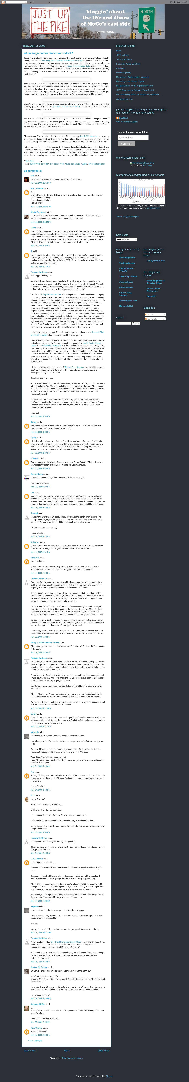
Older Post (103, 1050)
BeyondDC (151, 296)
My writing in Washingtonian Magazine (132, 77)
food (62, 164)
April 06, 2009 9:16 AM (40, 1022)
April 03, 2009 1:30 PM (40, 416)
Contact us (121, 68)
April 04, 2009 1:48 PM (40, 790)
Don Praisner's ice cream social (66, 106)
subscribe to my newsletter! (133, 132)
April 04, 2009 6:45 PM (40, 853)
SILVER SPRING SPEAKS (126, 269)
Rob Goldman (37, 188)
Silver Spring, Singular (125, 294)
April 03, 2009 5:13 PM (40, 537)
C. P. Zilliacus (37, 859)
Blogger (109, 1076)
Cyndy (33, 228)
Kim (32, 176)
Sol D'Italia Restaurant (51, 346)
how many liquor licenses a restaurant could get (62, 61)
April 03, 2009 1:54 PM (40, 468)
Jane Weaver (36, 1028)
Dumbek (34, 513)
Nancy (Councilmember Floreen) (45, 642)
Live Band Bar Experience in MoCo (66, 942)
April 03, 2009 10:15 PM (41, 708)
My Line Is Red (126, 306)
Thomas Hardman (39, 272)
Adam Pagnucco (38, 212)
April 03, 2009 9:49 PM (40, 652)
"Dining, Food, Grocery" (74, 367)
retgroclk (35, 732)
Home (67, 1050)
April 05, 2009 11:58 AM (41, 933)
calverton (45, 164)
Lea (32, 492)
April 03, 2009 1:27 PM (40, 267)
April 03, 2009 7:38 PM (40, 637)
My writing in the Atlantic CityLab (130, 81)
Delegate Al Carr (38, 1004)
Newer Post (30, 1050)
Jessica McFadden (39, 967)
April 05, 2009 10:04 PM (41, 999)
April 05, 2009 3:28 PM (40, 962)
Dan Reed (123, 118)
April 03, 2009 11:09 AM (41, 206)
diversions (54, 164)
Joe (32, 772)
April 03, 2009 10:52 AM (41, 183)
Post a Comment (35, 1041)
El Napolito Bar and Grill (51, 294)
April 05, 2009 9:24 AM (40, 901)
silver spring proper (96, 164)
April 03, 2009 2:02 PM (40, 487)
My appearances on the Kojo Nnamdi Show (134, 86)
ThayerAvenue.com (128, 301)
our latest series (154, 208)
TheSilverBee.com (127, 263)
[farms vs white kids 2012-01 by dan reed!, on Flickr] (141, 203)
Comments (152, 319)
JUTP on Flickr (122, 55)
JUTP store (147, 165)
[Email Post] (41, 161)
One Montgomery (123, 72)
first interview (88, 136)
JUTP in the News (124, 59)
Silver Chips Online (128, 276)
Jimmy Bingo (37, 474)
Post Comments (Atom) (72, 1058)
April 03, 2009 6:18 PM (40, 573)
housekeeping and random (76, 164)
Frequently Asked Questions (128, 64)
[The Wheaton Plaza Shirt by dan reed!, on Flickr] (142, 163)
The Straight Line (127, 258)
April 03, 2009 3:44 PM (40, 508)
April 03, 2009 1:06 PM (40, 246)
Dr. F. (33, 795)
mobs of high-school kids (78, 66)
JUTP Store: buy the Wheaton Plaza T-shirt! (135, 90)
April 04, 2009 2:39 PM (40, 832)
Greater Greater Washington (154, 289)
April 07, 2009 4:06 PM (40, 1035)
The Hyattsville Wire (156, 261)
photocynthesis (126, 287)
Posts (150, 315)
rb (31, 251)
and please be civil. (124, 99)
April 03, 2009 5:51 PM (40, 552)
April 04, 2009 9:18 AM (40, 766)
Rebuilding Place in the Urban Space (156, 282)
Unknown (35, 458)
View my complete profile (127, 122)
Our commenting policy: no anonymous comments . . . (139, 94)
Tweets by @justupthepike (127, 216)
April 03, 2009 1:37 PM (40, 453)
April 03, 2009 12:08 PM (41, 222)
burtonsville (35, 164)
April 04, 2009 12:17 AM (41, 726)
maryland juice (126, 282)
